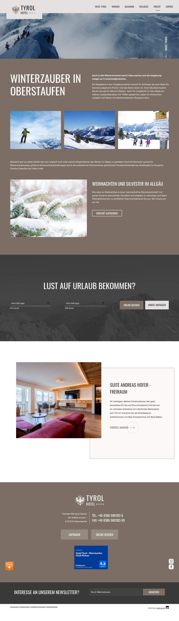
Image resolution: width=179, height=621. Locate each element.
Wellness (143, 6)
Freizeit (157, 6)
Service (169, 6)
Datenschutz (24, 607)
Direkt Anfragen (157, 305)
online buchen (131, 305)
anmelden (154, 592)
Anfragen (74, 534)
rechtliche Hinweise (38, 607)
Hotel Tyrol (100, 6)
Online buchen (104, 534)
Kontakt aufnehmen (107, 213)
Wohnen (116, 6)
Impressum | (15, 607)
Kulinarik (129, 6)
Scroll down (166, 44)
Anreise (14, 308)
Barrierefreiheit (52, 607)
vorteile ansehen (119, 427)
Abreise (69, 308)
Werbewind (161, 608)
